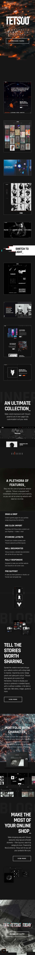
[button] (12, 454)
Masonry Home (16, 291)
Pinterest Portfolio (12, 146)
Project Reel (14, 376)
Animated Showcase (13, 351)
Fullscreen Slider (13, 170)
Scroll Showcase (13, 232)
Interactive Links (14, 312)
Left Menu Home (16, 211)
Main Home (13, 109)
